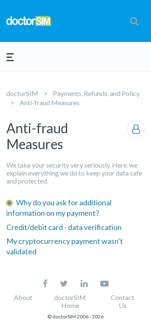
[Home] (28, 21)
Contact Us (122, 301)
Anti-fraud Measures (50, 102)
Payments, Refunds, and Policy (96, 93)
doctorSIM (22, 93)
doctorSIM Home (70, 301)
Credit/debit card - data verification (64, 227)
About (23, 297)
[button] (134, 21)
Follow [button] (136, 129)
